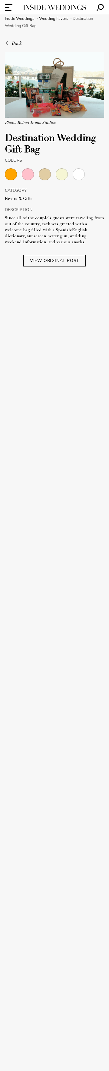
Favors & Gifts (18, 199)
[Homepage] (54, 7)
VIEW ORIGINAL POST (54, 260)
